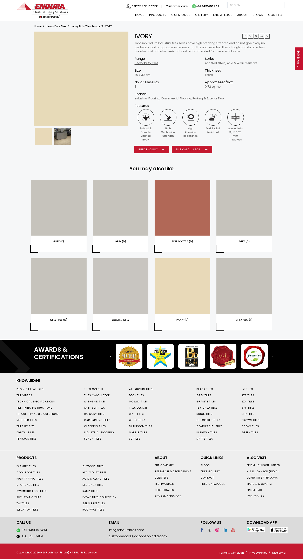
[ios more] (279, 530)
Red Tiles (248, 414)
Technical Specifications (35, 401)
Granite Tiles (206, 401)
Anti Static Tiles (28, 497)
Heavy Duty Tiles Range (85, 26)
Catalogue (180, 15)
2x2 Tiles (248, 395)
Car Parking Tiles (97, 420)
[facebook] (202, 530)
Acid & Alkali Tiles (95, 478)
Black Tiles (204, 389)
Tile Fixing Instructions (34, 407)
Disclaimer (279, 553)
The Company (164, 465)
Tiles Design (138, 407)
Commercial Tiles (209, 426)
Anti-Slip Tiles (94, 407)
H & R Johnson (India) (263, 471)
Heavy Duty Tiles (56, 26)
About (242, 15)
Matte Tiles (204, 438)
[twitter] (250, 36)
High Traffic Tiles (29, 478)
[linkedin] (223, 530)
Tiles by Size (25, 426)
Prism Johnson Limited (263, 465)
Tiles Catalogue (213, 484)
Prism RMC (254, 490)
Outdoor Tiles (93, 466)
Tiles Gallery (210, 471)
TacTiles (22, 503)
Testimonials (164, 484)
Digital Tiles (25, 432)
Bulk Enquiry (298, 59)
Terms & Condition (231, 553)
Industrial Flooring (99, 432)
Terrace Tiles (26, 438)
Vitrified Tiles (26, 420)
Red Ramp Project (168, 496)
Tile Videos (24, 395)
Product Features (30, 389)
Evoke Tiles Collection (99, 497)
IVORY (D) (182, 320)
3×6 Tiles (248, 407)
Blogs (258, 15)
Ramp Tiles (90, 491)
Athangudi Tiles (141, 389)
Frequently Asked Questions (37, 414)
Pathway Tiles (206, 432)
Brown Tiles (251, 420)
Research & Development (173, 471)
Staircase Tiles (28, 485)
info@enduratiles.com (126, 530)
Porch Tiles (92, 438)
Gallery (201, 15)
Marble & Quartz (259, 484)
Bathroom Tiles (140, 426)
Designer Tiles (93, 485)
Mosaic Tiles (138, 401)
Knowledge (222, 15)
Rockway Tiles (93, 509)
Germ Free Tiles (93, 503)
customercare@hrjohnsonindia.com (138, 536)
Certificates (164, 490)
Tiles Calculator (97, 395)
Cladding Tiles (95, 426)
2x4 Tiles (248, 401)
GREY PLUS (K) (244, 320)
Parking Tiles (26, 466)
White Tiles (137, 420)
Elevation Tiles (27, 509)
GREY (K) (58, 241)
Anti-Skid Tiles (95, 401)
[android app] (256, 529)
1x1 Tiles (247, 389)
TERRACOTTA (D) (182, 241)
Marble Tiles (138, 432)
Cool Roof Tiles (28, 472)
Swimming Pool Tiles (31, 491)
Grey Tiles (203, 395)
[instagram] (215, 530)
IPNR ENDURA (255, 496)
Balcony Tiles (94, 414)
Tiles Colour (93, 389)
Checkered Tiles (208, 420)
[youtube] (231, 530)
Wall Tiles (136, 414)
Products (157, 15)
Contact (276, 15)
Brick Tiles (204, 414)
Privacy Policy (258, 553)
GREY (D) (120, 241)
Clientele (161, 477)
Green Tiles (250, 432)
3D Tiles (134, 438)
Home (139, 15)
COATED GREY (120, 320)
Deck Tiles (136, 395)
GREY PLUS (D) (58, 320)
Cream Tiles (250, 426)
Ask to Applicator (145, 6)
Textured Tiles (207, 407)
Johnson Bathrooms (262, 477)
